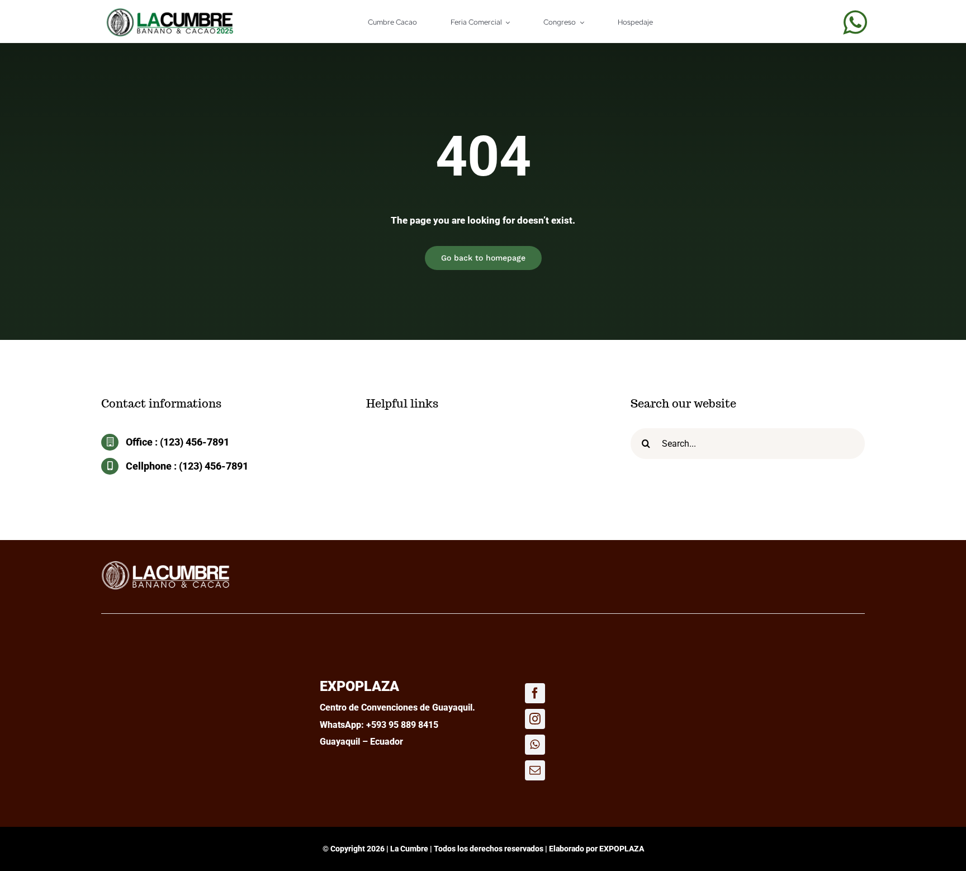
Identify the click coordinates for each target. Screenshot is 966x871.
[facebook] (535, 693)
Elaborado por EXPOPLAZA (596, 848)
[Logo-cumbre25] (165, 564)
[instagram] (535, 719)
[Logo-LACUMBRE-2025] (170, 12)
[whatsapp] (855, 22)
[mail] (535, 770)
